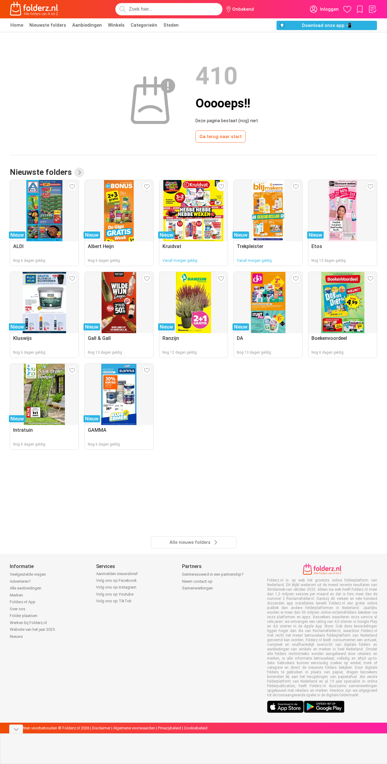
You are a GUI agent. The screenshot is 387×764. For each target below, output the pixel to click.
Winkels (116, 25)
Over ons (17, 609)
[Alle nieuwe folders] (79, 172)
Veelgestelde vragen (28, 574)
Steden (171, 25)
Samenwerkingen (197, 588)
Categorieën (144, 25)
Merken (16, 595)
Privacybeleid (169, 728)
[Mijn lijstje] (372, 9)
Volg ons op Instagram (116, 587)
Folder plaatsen (23, 615)
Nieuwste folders (47, 25)
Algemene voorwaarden (134, 728)
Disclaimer (101, 728)
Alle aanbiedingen (25, 588)
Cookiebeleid (195, 728)
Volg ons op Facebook (116, 580)
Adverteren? (20, 581)
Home (16, 25)
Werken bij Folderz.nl (28, 622)
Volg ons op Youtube (114, 594)
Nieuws (16, 636)
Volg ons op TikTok (114, 601)
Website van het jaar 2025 (32, 629)
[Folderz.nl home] (34, 9)
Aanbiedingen (87, 25)
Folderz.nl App (22, 602)
